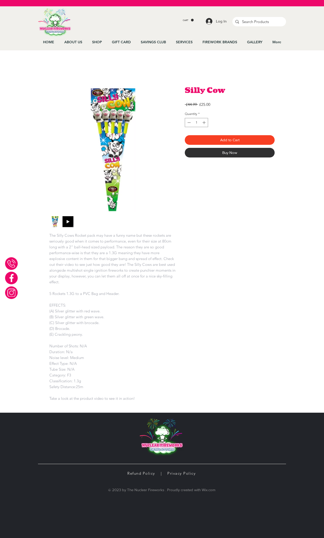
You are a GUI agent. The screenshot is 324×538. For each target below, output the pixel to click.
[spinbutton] (196, 122)
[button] (188, 20)
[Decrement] (189, 122)
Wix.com (208, 490)
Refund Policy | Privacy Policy (161, 473)
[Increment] (204, 122)
